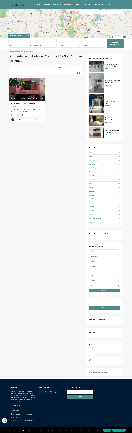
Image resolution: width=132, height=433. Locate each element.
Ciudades (46, 67)
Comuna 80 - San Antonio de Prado (22, 98)
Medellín (34, 98)
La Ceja (91, 187)
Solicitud (77, 4)
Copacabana (92, 164)
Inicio (39, 4)
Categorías (37, 41)
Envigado (91, 168)
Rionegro (91, 203)
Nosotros (47, 4)
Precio (85, 45)
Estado (61, 45)
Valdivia (91, 222)
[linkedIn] (46, 392)
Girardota (91, 175)
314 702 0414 (17, 417)
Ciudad (85, 41)
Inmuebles (67, 4)
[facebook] (41, 392)
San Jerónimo (93, 210)
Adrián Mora (18, 119)
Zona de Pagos (99, 4)
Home (11, 51)
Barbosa (91, 152)
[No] (130, 430)
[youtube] (51, 392)
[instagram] (56, 392)
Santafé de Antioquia (95, 218)
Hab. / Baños (37, 45)
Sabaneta (92, 206)
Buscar (104, 290)
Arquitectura (57, 4)
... (30, 111)
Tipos (11, 41)
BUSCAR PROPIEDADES (115, 43)
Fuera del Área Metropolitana (97, 172)
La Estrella (92, 191)
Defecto (13, 73)
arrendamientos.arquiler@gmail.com (24, 420)
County (61, 41)
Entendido (107, 430)
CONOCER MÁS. (15, 405)
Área (11, 45)
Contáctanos (87, 4)
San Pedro (92, 214)
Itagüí (90, 183)
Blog (109, 4)
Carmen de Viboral (94, 160)
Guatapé (91, 179)
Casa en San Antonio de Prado (23, 104)
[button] (66, 20)
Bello (90, 156)
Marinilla (91, 195)
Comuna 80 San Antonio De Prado (62, 67)
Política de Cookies (119, 430)
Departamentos (34, 67)
